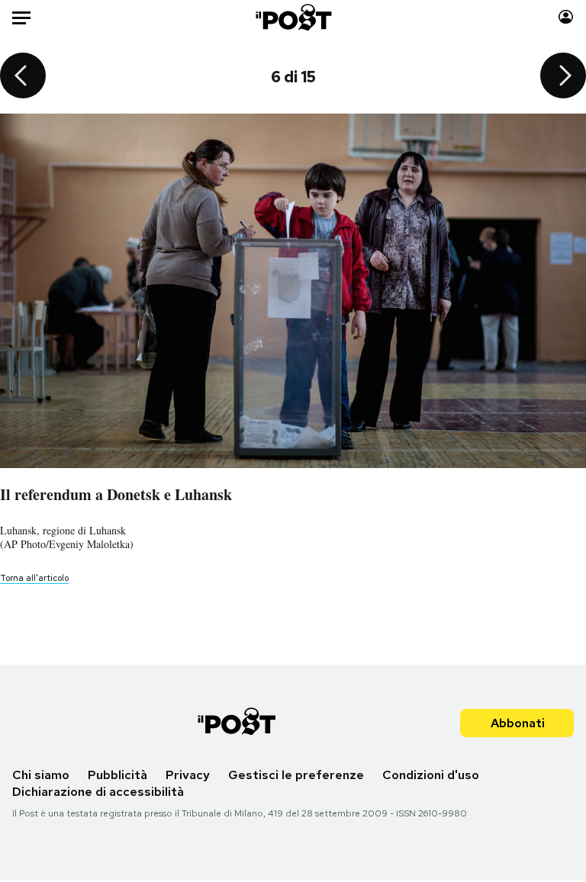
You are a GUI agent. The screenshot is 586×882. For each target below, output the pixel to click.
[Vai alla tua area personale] (566, 17)
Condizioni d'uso (430, 775)
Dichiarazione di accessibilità (98, 792)
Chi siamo (40, 775)
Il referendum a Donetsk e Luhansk (116, 494)
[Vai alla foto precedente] (23, 77)
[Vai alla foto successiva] (563, 77)
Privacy (188, 775)
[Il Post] (292, 17)
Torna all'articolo (34, 577)
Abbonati (518, 723)
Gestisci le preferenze (296, 775)
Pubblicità (117, 775)
